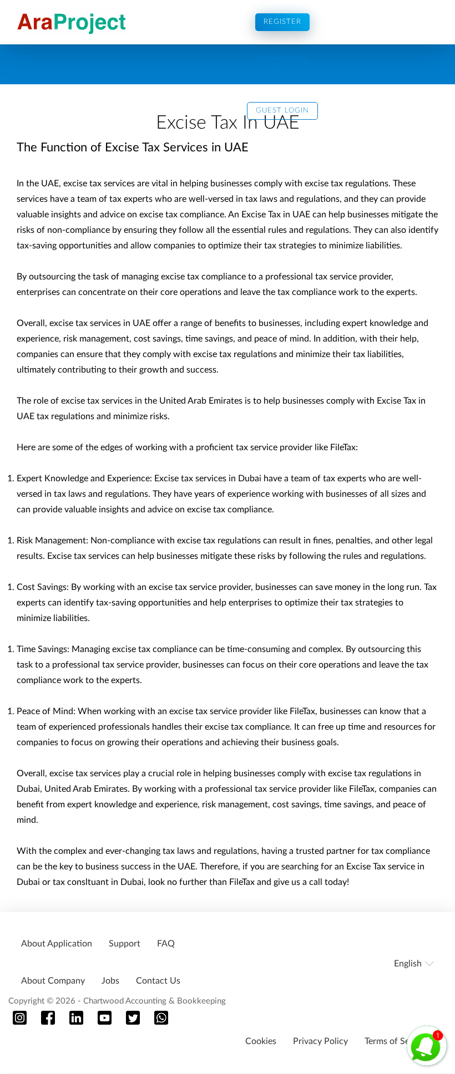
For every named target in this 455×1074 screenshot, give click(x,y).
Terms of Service (396, 1041)
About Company (53, 980)
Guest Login (282, 110)
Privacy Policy (320, 1041)
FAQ (166, 943)
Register (282, 22)
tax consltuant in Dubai (97, 882)
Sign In (282, 66)
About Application (56, 943)
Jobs (110, 980)
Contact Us (158, 980)
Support (124, 943)
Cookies (260, 1041)
